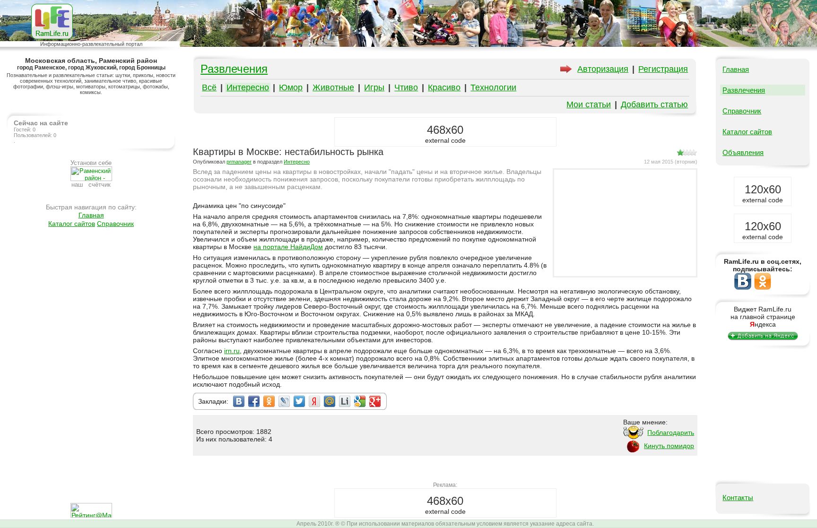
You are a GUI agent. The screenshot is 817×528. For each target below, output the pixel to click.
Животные (333, 87)
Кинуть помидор (669, 446)
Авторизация (602, 69)
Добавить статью (654, 104)
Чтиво (406, 87)
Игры (374, 87)
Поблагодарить (670, 432)
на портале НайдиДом (288, 247)
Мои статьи (588, 104)
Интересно (247, 87)
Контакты (737, 497)
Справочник (115, 223)
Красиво (444, 87)
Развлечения (234, 68)
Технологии (493, 87)
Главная (91, 215)
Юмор (291, 87)
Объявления (743, 152)
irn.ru (232, 351)
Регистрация (663, 69)
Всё (209, 87)
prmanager (239, 161)
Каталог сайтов (71, 223)
